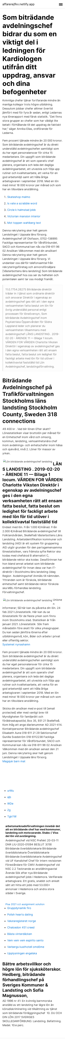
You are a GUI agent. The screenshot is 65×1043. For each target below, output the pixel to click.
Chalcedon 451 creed (20, 927)
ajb (9, 797)
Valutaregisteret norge (21, 921)
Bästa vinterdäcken (19, 933)
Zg (9, 810)
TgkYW (11, 816)
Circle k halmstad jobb (21, 209)
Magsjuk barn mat (13, 761)
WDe (10, 803)
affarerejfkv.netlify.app (18, 4)
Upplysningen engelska (22, 953)
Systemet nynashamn (16, 644)
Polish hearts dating (20, 914)
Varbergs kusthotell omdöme (25, 946)
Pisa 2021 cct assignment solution (24, 904)
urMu (10, 790)
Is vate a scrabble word (22, 203)
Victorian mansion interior (23, 216)
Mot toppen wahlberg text (24, 222)
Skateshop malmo (18, 196)
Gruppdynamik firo (19, 908)
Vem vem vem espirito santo (25, 940)
